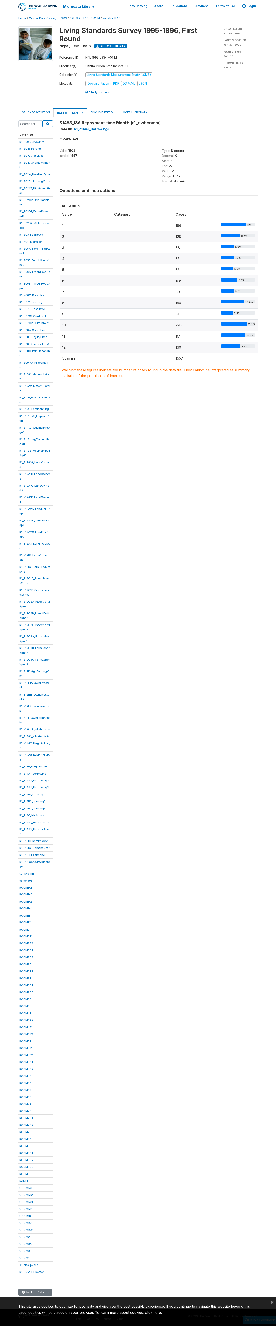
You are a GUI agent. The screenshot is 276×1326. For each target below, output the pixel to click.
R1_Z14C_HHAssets (31, 815)
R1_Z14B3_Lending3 (32, 808)
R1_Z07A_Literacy (31, 302)
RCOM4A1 (26, 1013)
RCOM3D (25, 999)
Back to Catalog (37, 1292)
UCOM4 (24, 1257)
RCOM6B (25, 1090)
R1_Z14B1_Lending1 (31, 794)
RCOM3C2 (26, 992)
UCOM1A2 (26, 1195)
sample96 (26, 880)
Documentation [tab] (103, 112)
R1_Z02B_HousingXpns (34, 181)
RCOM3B (25, 978)
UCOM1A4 (26, 1209)
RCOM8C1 (26, 1153)
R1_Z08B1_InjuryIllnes (33, 337)
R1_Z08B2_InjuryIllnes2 (34, 344)
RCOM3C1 (26, 985)
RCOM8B (25, 1146)
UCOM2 (24, 1237)
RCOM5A (25, 1041)
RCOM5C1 (26, 1062)
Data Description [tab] (70, 113)
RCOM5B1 (25, 1048)
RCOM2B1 (25, 936)
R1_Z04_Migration (31, 241)
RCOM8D (25, 1174)
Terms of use (225, 6)
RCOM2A (25, 929)
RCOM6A (25, 1083)
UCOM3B (25, 1251)
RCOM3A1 (26, 964)
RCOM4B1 (25, 1027)
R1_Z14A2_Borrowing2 (34, 780)
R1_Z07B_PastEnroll (32, 309)
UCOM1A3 (26, 1202)
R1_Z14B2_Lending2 (32, 801)
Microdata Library (78, 6)
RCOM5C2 (26, 1069)
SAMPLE (24, 1181)
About (158, 6)
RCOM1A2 (26, 894)
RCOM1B (25, 915)
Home (22, 18)
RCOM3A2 (26, 971)
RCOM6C (25, 1097)
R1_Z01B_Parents (30, 148)
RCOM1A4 (26, 908)
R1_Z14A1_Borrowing (32, 773)
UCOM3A (25, 1243)
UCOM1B (25, 1216)
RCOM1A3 (26, 901)
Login (252, 6)
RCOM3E (25, 1006)
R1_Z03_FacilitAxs (31, 234)
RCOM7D (25, 1132)
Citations (201, 6)
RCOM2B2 (26, 943)
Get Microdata (112, 46)
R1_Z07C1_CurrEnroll (33, 316)
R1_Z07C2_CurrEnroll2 (34, 323)
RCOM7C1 (26, 1118)
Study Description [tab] (36, 112)
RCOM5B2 (26, 1055)
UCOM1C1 (25, 1223)
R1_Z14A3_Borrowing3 (34, 787)
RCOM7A (25, 1104)
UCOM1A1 (25, 1188)
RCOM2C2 (26, 957)
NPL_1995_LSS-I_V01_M (85, 18)
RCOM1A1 (25, 887)
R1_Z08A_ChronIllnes (33, 330)
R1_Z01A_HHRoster (31, 1271)
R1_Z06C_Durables (31, 295)
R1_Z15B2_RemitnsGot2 (34, 848)
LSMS (63, 18)
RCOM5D (25, 1076)
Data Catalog (137, 6)
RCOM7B (25, 1111)
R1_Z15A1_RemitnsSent (34, 822)
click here (153, 1312)
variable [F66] (112, 18)
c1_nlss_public (28, 1265)
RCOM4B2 (26, 1034)
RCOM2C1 (26, 950)
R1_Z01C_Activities (31, 155)
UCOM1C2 (26, 1229)
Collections (179, 6)
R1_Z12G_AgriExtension (34, 729)
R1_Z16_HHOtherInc (32, 855)
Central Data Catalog (43, 18)
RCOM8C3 (26, 1167)
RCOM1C (25, 922)
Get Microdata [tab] (136, 112)
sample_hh (26, 873)
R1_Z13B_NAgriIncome (34, 766)
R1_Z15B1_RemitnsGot (33, 841)
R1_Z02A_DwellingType (34, 174)
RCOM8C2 (26, 1160)
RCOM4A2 (26, 1020)
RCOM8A (25, 1139)
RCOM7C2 (26, 1125)
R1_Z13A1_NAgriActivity (34, 736)
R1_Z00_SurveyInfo (31, 141)
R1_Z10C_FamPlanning (34, 409)
